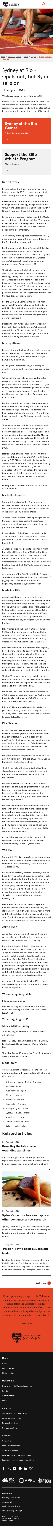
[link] (26, 1363)
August (33, 57)
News (26, 57)
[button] (43, 4)
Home (3, 57)
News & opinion (14, 57)
